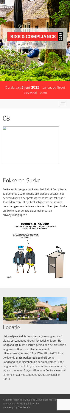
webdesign (8, 407)
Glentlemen (24, 407)
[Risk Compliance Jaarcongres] (35, 38)
